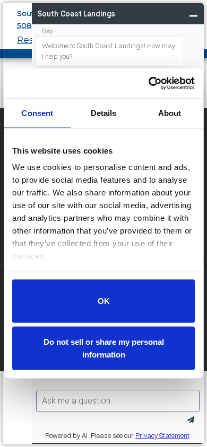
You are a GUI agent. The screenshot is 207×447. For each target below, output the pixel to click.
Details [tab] (104, 112)
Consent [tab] (37, 112)
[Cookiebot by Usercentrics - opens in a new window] (149, 84)
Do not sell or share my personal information (104, 348)
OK (104, 300)
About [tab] (170, 112)
